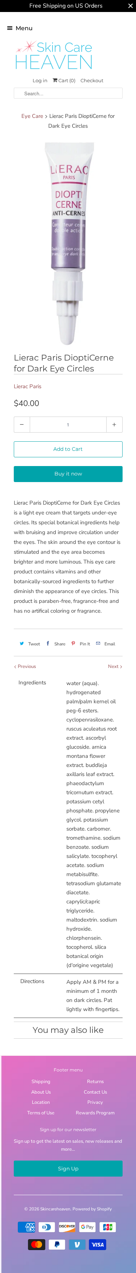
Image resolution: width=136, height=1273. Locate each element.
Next (114, 666)
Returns (95, 1081)
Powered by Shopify (92, 1209)
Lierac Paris (27, 386)
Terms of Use (40, 1113)
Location (41, 1102)
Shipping (41, 1081)
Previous (26, 666)
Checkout (92, 80)
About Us (41, 1092)
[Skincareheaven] (54, 69)
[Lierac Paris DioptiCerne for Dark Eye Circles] (68, 242)
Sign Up (68, 1168)
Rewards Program (95, 1113)
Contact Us (95, 1092)
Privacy (95, 1102)
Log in (40, 80)
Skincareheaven (55, 1209)
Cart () (66, 80)
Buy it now (68, 473)
